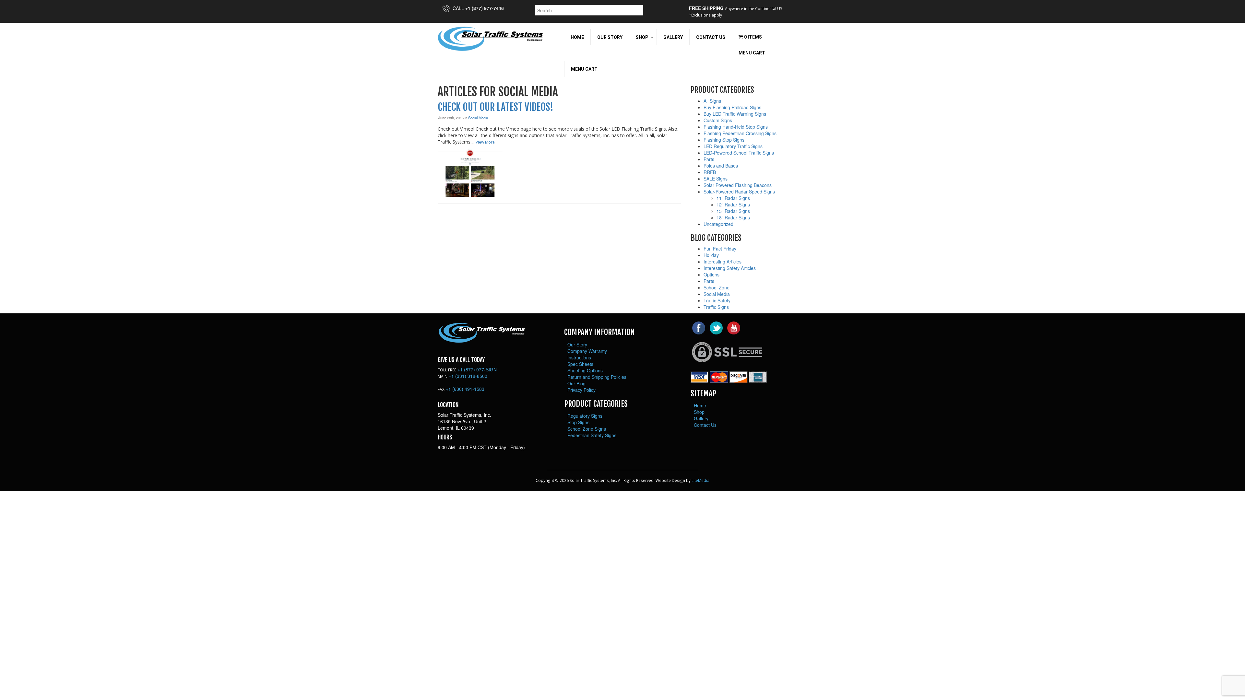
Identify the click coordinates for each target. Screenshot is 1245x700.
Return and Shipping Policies (596, 377)
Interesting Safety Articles (730, 268)
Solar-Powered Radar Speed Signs (739, 191)
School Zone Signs (586, 429)
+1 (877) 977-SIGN (477, 369)
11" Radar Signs (733, 198)
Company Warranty (587, 351)
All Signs (712, 101)
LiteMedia (700, 480)
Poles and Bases (721, 165)
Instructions (579, 357)
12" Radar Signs (733, 204)
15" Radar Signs (733, 211)
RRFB (710, 172)
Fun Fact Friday (720, 248)
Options (711, 274)
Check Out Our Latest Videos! (495, 107)
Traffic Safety (717, 300)
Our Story (577, 344)
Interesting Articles (722, 261)
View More (485, 142)
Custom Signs (718, 120)
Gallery (701, 418)
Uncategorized (718, 224)
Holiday (711, 255)
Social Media (478, 117)
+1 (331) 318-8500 (468, 376)
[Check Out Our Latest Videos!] (470, 172)
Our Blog (576, 383)
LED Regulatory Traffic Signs (733, 146)
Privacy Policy (581, 390)
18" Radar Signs (733, 217)
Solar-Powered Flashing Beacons (738, 185)
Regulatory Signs (584, 416)
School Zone (716, 287)
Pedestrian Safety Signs (591, 435)
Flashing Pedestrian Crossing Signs (740, 133)
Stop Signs (578, 422)
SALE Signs (716, 178)
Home (700, 405)
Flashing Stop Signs (724, 139)
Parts (709, 159)
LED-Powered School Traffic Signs (739, 152)
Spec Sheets (580, 364)
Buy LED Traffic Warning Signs (735, 114)
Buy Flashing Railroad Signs (732, 107)
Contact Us (705, 425)
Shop (699, 412)
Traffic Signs (716, 307)
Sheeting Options (585, 370)
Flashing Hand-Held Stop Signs (736, 126)
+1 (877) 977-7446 (484, 8)
